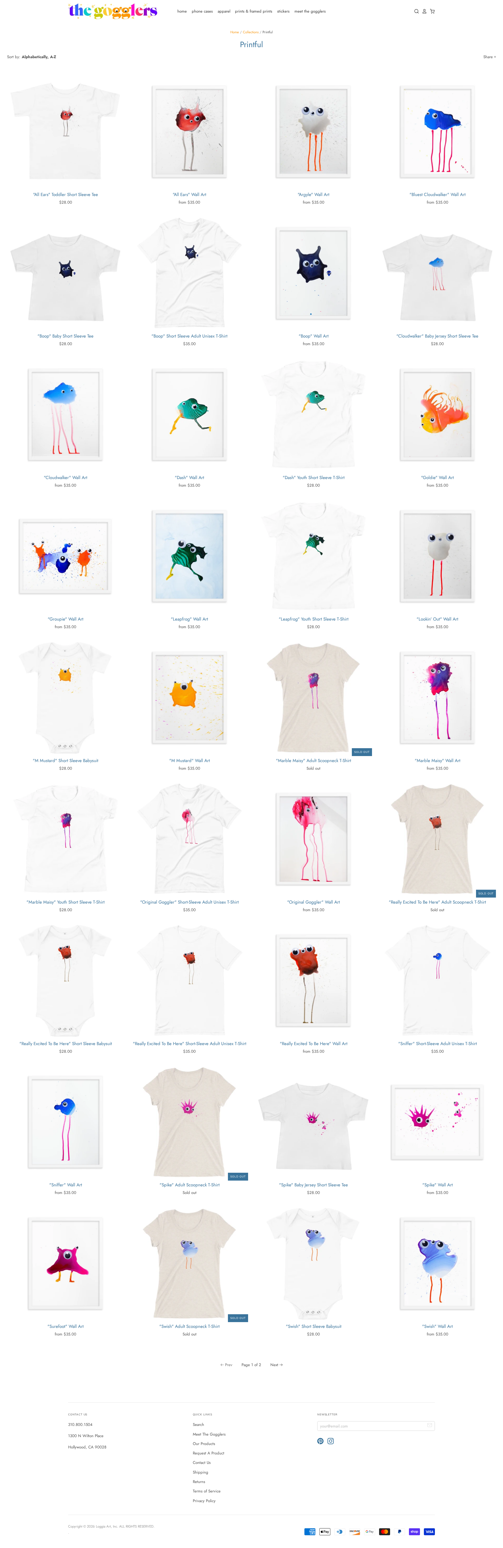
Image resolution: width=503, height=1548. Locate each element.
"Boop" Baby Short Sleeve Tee (65, 336)
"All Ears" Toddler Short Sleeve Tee (65, 194)
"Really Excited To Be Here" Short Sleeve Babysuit (65, 1043)
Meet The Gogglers (209, 1434)
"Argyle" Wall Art (313, 194)
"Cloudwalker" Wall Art (65, 477)
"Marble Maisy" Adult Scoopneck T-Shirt (313, 760)
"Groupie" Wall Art (65, 619)
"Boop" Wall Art (314, 336)
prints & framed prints (253, 11)
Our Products (204, 1444)
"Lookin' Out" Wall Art (437, 619)
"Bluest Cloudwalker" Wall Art (437, 194)
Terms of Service (207, 1491)
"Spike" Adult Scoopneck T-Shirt (190, 1185)
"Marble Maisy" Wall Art (437, 760)
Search (198, 1424)
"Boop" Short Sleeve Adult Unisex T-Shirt (189, 336)
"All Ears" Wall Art (189, 194)
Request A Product (208, 1453)
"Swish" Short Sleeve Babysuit (313, 1326)
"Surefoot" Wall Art (65, 1326)
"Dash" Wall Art (189, 477)
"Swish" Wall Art (437, 1326)
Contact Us (202, 1462)
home (182, 11)
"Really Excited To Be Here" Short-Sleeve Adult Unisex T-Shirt (189, 1043)
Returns (199, 1482)
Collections (251, 32)
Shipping (200, 1472)
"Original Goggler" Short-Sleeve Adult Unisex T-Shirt (189, 902)
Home (234, 32)
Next (274, 1365)
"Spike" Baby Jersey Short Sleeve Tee (313, 1185)
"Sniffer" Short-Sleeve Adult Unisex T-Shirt (437, 1043)
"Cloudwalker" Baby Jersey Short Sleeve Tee (437, 336)
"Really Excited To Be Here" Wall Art (313, 1043)
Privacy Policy (204, 1501)
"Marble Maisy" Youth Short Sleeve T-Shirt (65, 902)
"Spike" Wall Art (437, 1185)
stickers (283, 11)
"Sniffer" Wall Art (65, 1185)
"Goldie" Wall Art (437, 477)
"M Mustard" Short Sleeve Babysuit (65, 760)
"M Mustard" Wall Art (189, 760)
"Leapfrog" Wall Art (189, 619)
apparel (224, 11)
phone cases (202, 11)
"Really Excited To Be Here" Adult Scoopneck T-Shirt (437, 902)
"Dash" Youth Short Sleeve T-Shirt (314, 477)
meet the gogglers (310, 11)
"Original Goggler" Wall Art (313, 902)
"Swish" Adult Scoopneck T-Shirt (189, 1326)
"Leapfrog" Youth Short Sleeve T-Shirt (313, 619)
